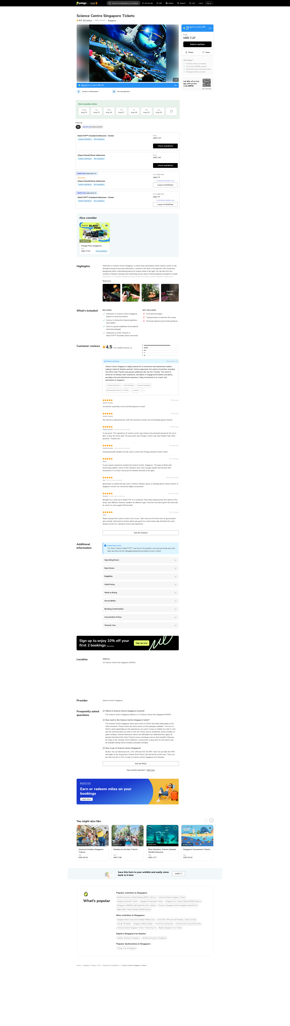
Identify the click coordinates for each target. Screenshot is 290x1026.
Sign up (209, 3)
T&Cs (175, 85)
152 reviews (87, 20)
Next (180, 53)
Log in (201, 3)
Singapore (112, 20)
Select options (197, 44)
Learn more (86, 799)
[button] (87, 173)
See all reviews (140, 533)
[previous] (206, 820)
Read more (107, 281)
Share (190, 52)
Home (79, 965)
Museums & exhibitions (111, 965)
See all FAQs (140, 763)
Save (207, 52)
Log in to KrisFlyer (165, 185)
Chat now (150, 770)
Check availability (165, 146)
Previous (75, 53)
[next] (211, 820)
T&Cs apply (110, 646)
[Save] (106, 225)
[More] (131, 348)
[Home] (87, 3)
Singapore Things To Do (92, 965)
